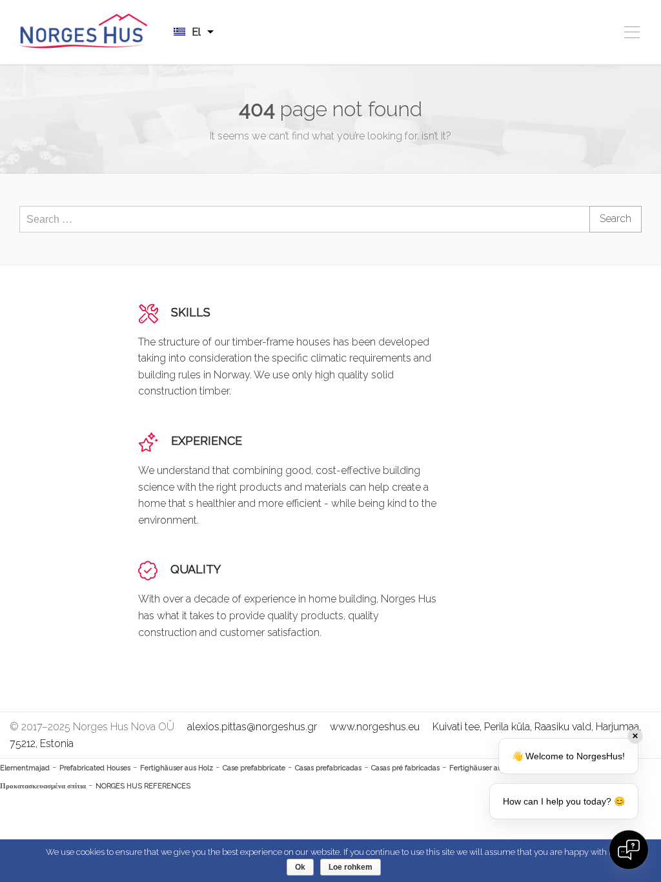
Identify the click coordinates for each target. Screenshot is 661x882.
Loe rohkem (350, 867)
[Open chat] (628, 849)
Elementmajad (25, 768)
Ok (300, 867)
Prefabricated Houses (94, 768)
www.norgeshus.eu (375, 727)
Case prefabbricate (254, 768)
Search (615, 218)
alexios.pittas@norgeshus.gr (252, 727)
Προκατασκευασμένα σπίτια (43, 786)
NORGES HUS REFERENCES (143, 786)
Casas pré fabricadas (405, 768)
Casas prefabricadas (328, 768)
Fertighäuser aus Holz (176, 768)
